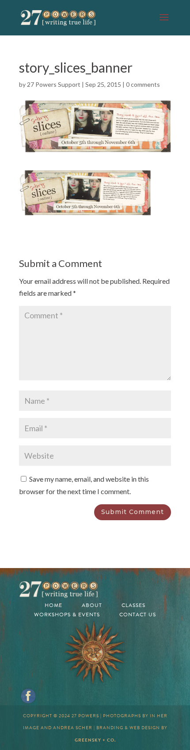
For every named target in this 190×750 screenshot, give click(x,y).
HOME (53, 605)
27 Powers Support (53, 84)
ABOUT (92, 605)
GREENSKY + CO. (95, 740)
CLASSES (133, 605)
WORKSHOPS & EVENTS (67, 615)
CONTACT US (137, 615)
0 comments (143, 84)
